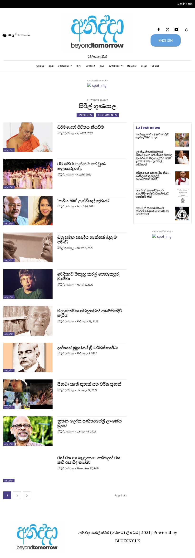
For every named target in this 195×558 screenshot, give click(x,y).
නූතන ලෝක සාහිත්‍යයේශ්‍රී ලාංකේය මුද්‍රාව (89, 423)
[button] (187, 30)
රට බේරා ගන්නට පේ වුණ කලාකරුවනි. (81, 166)
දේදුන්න (9, 150)
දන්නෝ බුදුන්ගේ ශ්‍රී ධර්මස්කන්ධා (87, 347)
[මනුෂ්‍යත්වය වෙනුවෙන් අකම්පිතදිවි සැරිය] (28, 320)
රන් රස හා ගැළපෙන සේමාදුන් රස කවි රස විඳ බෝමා (88, 460)
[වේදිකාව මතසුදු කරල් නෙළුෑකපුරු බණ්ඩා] (28, 284)
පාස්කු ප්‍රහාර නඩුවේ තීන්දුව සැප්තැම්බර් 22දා (152, 136)
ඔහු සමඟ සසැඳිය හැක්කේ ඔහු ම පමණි (87, 240)
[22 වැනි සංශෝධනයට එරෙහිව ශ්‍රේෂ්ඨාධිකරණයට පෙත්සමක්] (182, 213)
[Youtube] (176, 30)
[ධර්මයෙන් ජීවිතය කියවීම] (28, 137)
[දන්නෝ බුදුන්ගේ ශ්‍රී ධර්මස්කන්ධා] (28, 357)
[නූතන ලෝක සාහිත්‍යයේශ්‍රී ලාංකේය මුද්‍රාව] (28, 431)
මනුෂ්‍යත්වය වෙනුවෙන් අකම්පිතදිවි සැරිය (89, 313)
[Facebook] (159, 30)
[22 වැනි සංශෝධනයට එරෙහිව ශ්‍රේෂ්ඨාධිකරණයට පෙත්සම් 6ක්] (182, 196)
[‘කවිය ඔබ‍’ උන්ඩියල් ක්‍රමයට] (28, 210)
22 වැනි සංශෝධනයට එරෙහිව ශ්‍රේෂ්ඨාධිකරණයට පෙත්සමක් (152, 211)
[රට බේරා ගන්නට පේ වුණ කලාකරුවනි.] (28, 174)
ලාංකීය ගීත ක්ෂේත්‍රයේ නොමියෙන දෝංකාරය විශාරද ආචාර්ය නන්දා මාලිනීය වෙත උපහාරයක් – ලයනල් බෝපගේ (154, 158)
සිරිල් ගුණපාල (65, 133)
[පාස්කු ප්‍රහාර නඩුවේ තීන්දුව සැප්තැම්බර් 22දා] (182, 140)
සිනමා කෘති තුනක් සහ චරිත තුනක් (89, 384)
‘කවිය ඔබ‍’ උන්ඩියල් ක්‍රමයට (83, 201)
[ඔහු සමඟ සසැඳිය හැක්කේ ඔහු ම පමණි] (28, 247)
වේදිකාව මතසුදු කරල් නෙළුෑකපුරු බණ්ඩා (88, 277)
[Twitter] (167, 30)
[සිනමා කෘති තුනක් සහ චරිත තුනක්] (28, 394)
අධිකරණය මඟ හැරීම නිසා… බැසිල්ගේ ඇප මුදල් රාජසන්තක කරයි (153, 176)
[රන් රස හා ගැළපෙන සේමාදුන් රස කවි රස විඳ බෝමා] (28, 467)
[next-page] (27, 495)
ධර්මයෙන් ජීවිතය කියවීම (80, 127)
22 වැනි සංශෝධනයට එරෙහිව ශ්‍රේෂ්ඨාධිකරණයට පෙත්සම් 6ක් (152, 194)
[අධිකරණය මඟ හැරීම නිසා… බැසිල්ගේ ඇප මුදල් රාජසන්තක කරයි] (182, 178)
